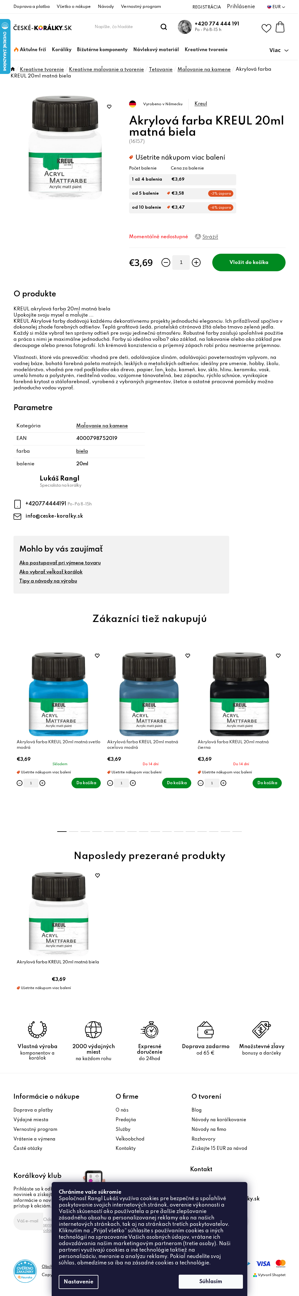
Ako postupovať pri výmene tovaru (60, 563)
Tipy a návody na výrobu (48, 581)
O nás (122, 1110)
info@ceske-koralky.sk (54, 516)
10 (178, 831)
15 (237, 831)
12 (202, 831)
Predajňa (126, 1120)
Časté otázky (27, 1148)
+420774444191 (46, 504)
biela (82, 451)
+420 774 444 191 (217, 24)
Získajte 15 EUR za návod (219, 1148)
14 (225, 831)
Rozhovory (203, 1139)
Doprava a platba (31, 7)
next (281, 738)
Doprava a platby (33, 1110)
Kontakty (126, 1148)
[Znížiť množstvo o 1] (165, 262)
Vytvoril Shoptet (272, 1275)
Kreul (200, 103)
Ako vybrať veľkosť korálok (51, 572)
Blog (197, 1110)
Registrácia (206, 7)
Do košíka (256, 262)
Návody (106, 7)
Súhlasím (210, 1281)
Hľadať (163, 27)
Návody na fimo (209, 1129)
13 (213, 831)
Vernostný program (141, 7)
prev (18, 738)
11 (190, 831)
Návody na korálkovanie (219, 1120)
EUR (276, 7)
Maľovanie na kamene (102, 426)
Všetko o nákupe (74, 7)
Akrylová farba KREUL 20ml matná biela (58, 962)
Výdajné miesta (30, 1120)
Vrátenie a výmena (34, 1139)
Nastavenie (78, 1282)
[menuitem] (30, 50)
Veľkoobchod (130, 1139)
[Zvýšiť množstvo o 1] (196, 262)
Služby (123, 1129)
